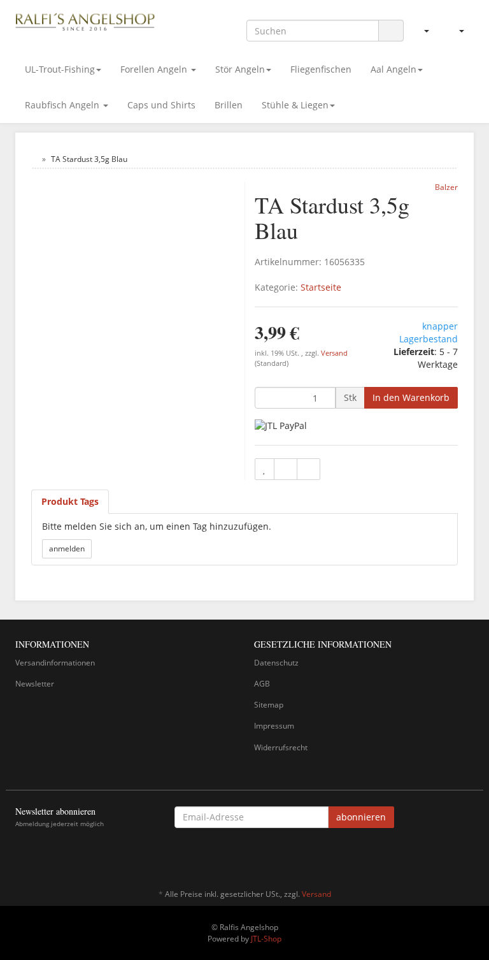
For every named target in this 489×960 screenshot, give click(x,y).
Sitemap (268, 704)
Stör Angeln (240, 69)
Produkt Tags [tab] (70, 501)
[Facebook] (467, 856)
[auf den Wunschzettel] (264, 469)
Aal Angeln (393, 69)
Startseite (321, 287)
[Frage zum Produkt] (308, 469)
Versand (334, 353)
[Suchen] (390, 31)
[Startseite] (34, 159)
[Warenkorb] (456, 30)
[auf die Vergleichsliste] (285, 469)
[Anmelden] (421, 30)
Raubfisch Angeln (63, 105)
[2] (281, 425)
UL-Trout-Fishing (60, 69)
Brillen (229, 105)
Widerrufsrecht (281, 747)
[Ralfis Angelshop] (85, 20)
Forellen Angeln (155, 69)
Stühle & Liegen (295, 105)
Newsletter (34, 683)
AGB (262, 683)
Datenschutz (276, 662)
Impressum (274, 725)
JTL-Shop (266, 938)
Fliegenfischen (320, 69)
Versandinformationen (55, 662)
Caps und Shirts (161, 105)
